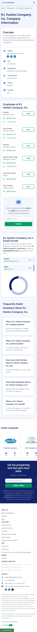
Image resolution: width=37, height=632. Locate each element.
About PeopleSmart (7, 513)
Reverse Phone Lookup (8, 534)
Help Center (5, 549)
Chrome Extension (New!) (9, 540)
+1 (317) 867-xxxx (12, 78)
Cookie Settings (7, 630)
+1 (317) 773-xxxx (11, 122)
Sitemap (4, 558)
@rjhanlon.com (11, 118)
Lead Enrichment (6, 528)
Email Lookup (5, 537)
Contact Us (5, 546)
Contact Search (6, 525)
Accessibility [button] (4, 625)
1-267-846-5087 (10, 580)
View (28, 113)
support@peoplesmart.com (13, 577)
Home (3, 8)
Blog (2, 519)
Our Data (4, 531)
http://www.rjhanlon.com (14, 53)
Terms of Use (27, 493)
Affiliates (4, 516)
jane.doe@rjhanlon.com (11, 261)
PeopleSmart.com (8, 497)
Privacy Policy (8, 495)
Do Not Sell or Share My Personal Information (16, 552)
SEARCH (18, 224)
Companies (10, 8)
